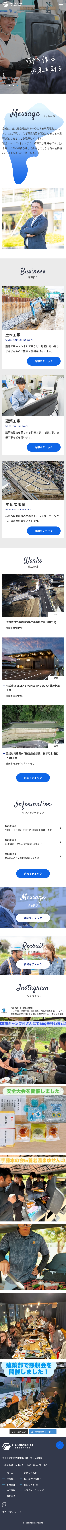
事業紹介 (11, 1484)
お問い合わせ (30, 1473)
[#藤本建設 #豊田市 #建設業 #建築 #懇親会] (33, 1395)
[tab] (9, 85)
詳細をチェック (44, 361)
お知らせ (11, 1496)
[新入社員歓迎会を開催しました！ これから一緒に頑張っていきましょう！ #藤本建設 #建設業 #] (33, 1326)
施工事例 (11, 1490)
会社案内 (11, 1478)
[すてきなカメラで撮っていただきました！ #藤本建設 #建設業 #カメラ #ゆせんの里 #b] (33, 1257)
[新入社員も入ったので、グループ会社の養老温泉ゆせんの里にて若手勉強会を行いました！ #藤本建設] (33, 1188)
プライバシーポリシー (13, 1512)
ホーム (10, 1473)
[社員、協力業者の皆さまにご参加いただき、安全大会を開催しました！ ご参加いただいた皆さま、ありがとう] (33, 1119)
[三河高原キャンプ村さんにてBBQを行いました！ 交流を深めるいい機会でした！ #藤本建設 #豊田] (33, 1050)
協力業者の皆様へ (32, 1478)
